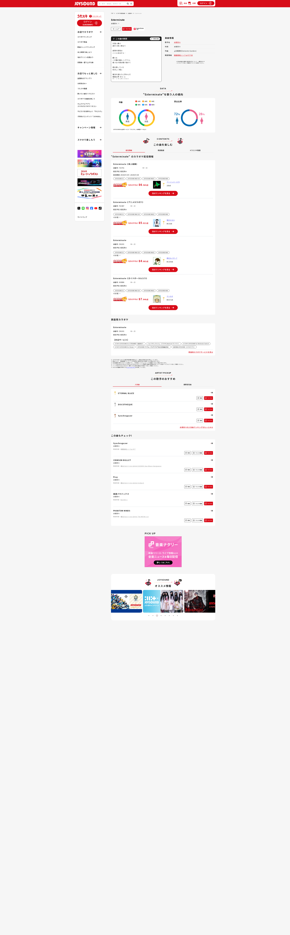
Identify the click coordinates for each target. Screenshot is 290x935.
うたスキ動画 (82, 88)
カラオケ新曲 (82, 42)
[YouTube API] (131, 367)
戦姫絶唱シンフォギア (128, 449)
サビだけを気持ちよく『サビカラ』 (90, 111)
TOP (112, 13)
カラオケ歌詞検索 (120, 13)
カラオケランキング (84, 37)
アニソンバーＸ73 (173, 182)
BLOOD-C (124, 500)
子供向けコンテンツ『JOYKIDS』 (89, 116)
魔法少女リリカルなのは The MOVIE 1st (135, 517)
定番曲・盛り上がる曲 (85, 62)
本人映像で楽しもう (84, 52)
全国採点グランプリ (84, 78)
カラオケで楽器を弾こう (86, 99)
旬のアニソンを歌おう (85, 57)
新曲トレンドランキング (86, 47)
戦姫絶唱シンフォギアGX (183, 55)
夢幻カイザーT (172, 258)
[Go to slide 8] (177, 615)
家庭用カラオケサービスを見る (200, 352)
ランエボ (170, 296)
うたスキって (97, 16)
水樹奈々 (130, 13)
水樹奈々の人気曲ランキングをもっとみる (196, 427)
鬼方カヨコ (171, 220)
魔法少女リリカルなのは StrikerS (132, 483)
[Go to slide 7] (173, 615)
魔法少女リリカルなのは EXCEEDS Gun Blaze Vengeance (141, 466)
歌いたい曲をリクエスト (86, 93)
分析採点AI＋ (82, 83)
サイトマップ (82, 217)
